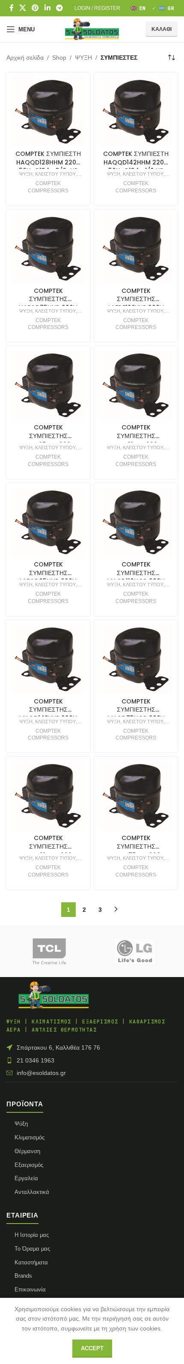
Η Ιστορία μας (32, 1235)
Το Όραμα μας (32, 1248)
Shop (59, 57)
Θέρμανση (27, 1151)
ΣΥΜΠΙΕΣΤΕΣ (119, 57)
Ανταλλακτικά (32, 1192)
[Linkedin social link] (47, 8)
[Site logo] (92, 28)
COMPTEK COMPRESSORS (48, 187)
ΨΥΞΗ (83, 57)
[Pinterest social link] (35, 8)
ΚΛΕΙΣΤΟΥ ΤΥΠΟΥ (55, 174)
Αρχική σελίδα (25, 57)
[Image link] (53, 994)
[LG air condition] (135, 951)
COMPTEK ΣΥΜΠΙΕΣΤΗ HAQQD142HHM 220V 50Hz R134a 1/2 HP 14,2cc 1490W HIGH (136, 166)
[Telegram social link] (59, 8)
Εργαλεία (26, 1178)
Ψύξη (21, 1123)
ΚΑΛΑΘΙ (161, 29)
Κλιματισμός (30, 1137)
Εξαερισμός (29, 1165)
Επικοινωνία (30, 1289)
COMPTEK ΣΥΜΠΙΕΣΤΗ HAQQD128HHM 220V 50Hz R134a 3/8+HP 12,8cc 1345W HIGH (48, 166)
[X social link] (22, 8)
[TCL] (49, 951)
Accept (92, 1348)
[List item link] (92, 1060)
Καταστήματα (31, 1262)
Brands (23, 1276)
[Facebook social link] (11, 8)
